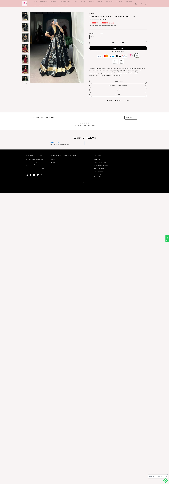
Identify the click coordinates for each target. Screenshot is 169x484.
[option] (57, 47)
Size (101, 33)
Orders (53, 159)
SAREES (83, 2)
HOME (35, 2)
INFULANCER (51, 5)
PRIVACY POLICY (99, 159)
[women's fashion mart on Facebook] (30, 175)
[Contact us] (165, 480)
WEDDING (75, 2)
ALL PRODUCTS (65, 2)
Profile (53, 162)
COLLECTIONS (54, 2)
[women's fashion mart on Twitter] (38, 175)
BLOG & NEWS (98, 177)
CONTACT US (128, 2)
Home (91, 13)
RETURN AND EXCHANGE (118, 85)
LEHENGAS (91, 2)
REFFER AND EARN (39, 5)
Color (91, 33)
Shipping (100, 25)
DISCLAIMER (118, 81)
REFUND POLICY (99, 171)
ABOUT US (119, 2)
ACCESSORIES (109, 2)
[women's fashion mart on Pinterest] (41, 175)
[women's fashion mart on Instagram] (27, 175)
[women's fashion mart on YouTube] (34, 175)
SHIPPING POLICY (99, 168)
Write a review (131, 118)
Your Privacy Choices (100, 174)
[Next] (25, 82)
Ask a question (118, 90)
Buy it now (118, 48)
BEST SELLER (43, 2)
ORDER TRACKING (63, 5)
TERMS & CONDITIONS (100, 162)
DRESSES (99, 2)
